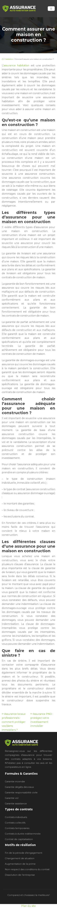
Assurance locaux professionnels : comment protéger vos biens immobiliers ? (14, 721)
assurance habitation (16, 65)
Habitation (9, 59)
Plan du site (28, 905)
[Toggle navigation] (51, 8)
